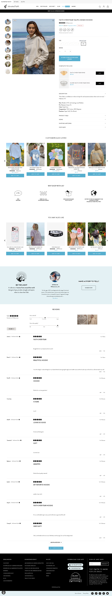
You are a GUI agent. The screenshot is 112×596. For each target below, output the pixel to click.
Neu (37, 6)
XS (61, 44)
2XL (83, 44)
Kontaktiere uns (50, 565)
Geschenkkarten (7, 581)
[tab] (82, 94)
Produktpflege (29, 573)
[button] (66, 23)
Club (58, 6)
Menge (61, 48)
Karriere (48, 573)
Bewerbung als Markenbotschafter (13, 568)
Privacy (100, 584)
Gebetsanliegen (50, 570)
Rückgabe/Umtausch (30, 565)
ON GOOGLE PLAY (76, 568)
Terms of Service (78, 593)
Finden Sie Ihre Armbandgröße (33, 570)
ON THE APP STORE (76, 565)
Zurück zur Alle (57, 548)
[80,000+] (75, 582)
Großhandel (7, 576)
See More (55, 298)
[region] (87, 319)
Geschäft (52, 6)
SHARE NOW (88, 288)
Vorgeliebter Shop (8, 573)
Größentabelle (29, 576)
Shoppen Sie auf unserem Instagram (12, 565)
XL (78, 44)
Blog (4, 578)
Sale (65, 6)
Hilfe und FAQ (50, 563)
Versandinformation (52, 568)
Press (47, 576)
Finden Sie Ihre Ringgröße (32, 568)
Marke (74, 6)
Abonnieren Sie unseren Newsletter (34, 563)
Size (60, 40)
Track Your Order (30, 578)
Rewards (5, 570)
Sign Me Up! (105, 564)
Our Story (6, 563)
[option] (56, 11)
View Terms (96, 584)
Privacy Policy (86, 593)
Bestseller (44, 6)
